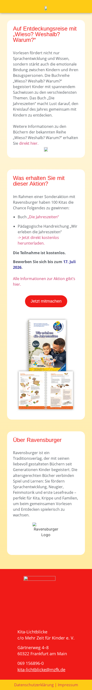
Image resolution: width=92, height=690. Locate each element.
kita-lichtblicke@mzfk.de (41, 669)
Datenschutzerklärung (34, 684)
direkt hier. (28, 143)
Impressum (68, 684)
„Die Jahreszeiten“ (43, 216)
